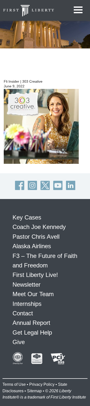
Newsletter (26, 284)
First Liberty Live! (35, 274)
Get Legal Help (32, 332)
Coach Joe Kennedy (39, 226)
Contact (22, 313)
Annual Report (31, 322)
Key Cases (26, 217)
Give (18, 342)
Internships (27, 303)
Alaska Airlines (31, 246)
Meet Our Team (33, 294)
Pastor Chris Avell (36, 236)
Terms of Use (14, 384)
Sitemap (34, 391)
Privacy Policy (41, 384)
